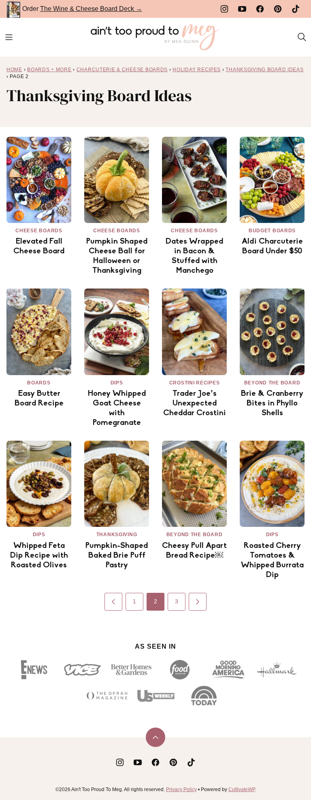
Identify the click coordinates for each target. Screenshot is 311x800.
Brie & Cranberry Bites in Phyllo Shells (272, 403)
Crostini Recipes (194, 383)
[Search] (302, 37)
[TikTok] (296, 9)
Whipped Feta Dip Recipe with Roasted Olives (39, 555)
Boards (38, 383)
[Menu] (9, 37)
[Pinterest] (278, 9)
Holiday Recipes (197, 69)
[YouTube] (242, 9)
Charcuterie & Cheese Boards (122, 69)
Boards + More (49, 69)
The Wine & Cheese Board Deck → (91, 8)
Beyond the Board (272, 383)
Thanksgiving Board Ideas (264, 69)
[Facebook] (260, 9)
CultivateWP (241, 789)
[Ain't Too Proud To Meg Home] (155, 37)
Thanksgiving (116, 534)
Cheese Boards (38, 230)
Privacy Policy (181, 789)
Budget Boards (272, 230)
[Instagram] (224, 9)
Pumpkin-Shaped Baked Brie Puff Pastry (116, 555)
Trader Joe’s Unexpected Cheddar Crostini (194, 403)
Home (14, 69)
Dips (117, 383)
